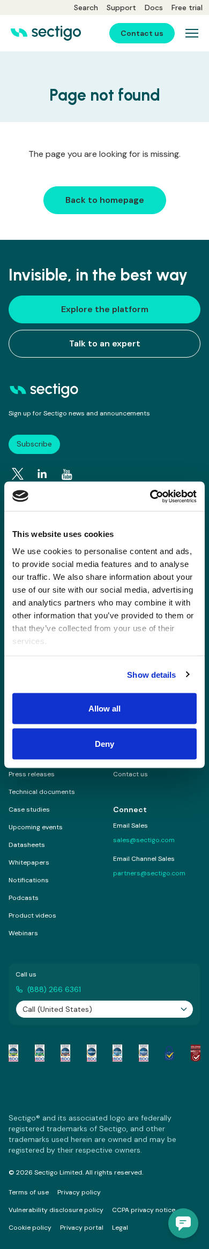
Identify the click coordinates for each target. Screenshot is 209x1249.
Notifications (29, 880)
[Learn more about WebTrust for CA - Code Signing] (143, 1053)
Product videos (32, 915)
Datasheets (27, 845)
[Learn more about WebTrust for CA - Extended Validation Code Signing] (91, 1053)
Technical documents (42, 792)
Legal (120, 1227)
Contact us (130, 774)
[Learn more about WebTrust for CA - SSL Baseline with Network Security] (117, 1053)
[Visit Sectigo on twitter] (18, 474)
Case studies (29, 809)
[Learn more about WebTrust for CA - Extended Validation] (65, 1053)
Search (86, 7)
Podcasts (24, 898)
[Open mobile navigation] (192, 33)
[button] (183, 1223)
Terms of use (29, 1192)
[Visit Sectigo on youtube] (67, 474)
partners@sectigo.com (149, 873)
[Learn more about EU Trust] (169, 1053)
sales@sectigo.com (144, 840)
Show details (151, 674)
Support (121, 7)
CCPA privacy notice (143, 1210)
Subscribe (34, 444)
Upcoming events (36, 827)
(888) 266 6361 (54, 989)
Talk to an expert (104, 343)
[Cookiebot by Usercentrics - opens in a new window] (150, 496)
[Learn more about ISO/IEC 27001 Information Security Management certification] (195, 1053)
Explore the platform (104, 309)
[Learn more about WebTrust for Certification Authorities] (39, 1053)
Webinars (23, 933)
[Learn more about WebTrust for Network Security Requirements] (13, 1053)
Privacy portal (81, 1227)
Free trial (187, 7)
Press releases (32, 774)
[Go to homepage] (46, 33)
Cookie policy (30, 1227)
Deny (104, 743)
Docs (154, 7)
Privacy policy (79, 1192)
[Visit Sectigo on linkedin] (42, 474)
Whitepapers (29, 862)
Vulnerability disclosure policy (56, 1210)
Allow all (104, 708)
